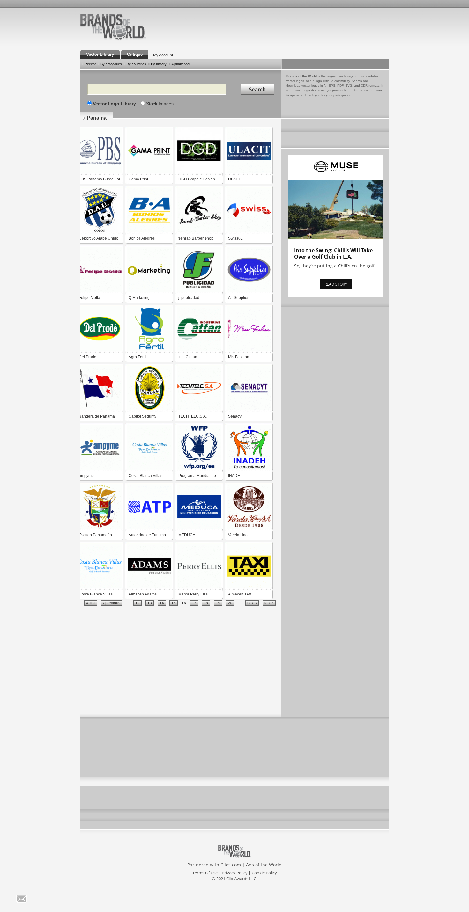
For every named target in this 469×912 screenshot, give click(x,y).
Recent (90, 64)
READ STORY (335, 284)
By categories (111, 64)
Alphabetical (180, 64)
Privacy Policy (235, 873)
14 (162, 603)
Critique (135, 54)
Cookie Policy (264, 873)
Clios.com (230, 865)
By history (159, 64)
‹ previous (111, 603)
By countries (136, 64)
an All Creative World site (134, 39)
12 (137, 603)
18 (206, 603)
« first (90, 603)
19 (218, 603)
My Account (163, 55)
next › (252, 603)
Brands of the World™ (113, 26)
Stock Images (160, 103)
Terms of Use (205, 873)
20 (230, 603)
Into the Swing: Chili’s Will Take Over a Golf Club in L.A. (333, 253)
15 (173, 603)
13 (149, 603)
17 (194, 603)
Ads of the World (264, 865)
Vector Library (100, 54)
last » (269, 603)
